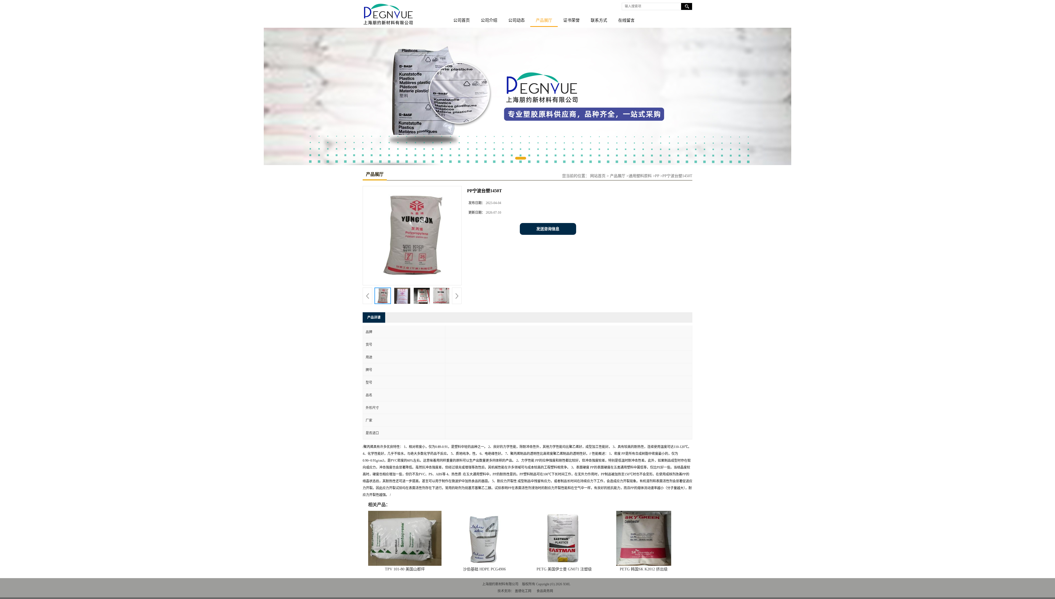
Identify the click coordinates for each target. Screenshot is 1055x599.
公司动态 (516, 20)
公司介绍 (489, 20)
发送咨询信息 (547, 229)
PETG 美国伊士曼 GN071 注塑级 (564, 569)
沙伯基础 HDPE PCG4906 (484, 569)
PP (657, 176)
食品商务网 (545, 591)
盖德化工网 (523, 591)
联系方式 (599, 20)
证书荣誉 (571, 20)
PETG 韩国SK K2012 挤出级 (644, 569)
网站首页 (598, 176)
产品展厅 (544, 20)
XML (566, 584)
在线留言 (626, 20)
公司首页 (461, 20)
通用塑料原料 (640, 176)
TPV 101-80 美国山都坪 (405, 569)
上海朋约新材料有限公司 (500, 584)
